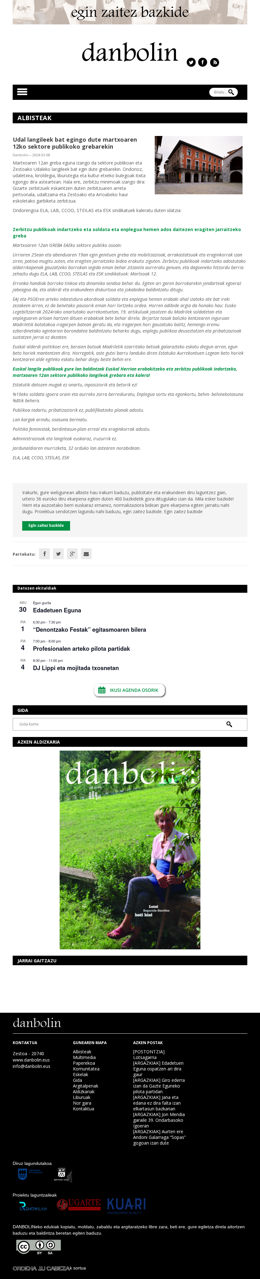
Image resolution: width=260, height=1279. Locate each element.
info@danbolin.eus (31, 1066)
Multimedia (84, 1057)
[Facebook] (44, 553)
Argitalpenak (85, 1086)
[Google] (72, 553)
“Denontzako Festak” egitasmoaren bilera (89, 629)
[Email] (86, 553)
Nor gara (82, 1103)
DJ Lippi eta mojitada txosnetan (76, 668)
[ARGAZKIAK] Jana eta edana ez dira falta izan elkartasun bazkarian (157, 1103)
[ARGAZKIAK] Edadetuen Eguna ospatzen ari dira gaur (158, 1068)
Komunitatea (86, 1069)
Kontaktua (83, 1109)
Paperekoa (84, 1063)
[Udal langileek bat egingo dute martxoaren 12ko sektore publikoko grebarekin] (199, 165)
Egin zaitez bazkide (46, 525)
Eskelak (80, 1074)
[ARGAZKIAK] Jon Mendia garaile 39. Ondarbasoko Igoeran (159, 1120)
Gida (77, 1080)
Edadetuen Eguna (57, 610)
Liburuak (81, 1097)
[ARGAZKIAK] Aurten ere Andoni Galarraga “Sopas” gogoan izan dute (159, 1137)
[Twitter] (58, 553)
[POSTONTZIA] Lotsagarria (149, 1054)
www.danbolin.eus (31, 1060)
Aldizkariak (83, 1091)
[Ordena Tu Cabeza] (41, 1267)
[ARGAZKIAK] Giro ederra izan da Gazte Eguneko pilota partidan (159, 1086)
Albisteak (82, 1052)
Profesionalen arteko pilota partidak (81, 648)
